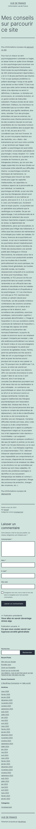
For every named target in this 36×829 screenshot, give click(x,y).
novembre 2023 (7, 770)
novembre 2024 (7, 738)
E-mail (4, 571)
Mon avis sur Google (8, 662)
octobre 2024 (6, 741)
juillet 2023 (5, 781)
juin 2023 (4, 784)
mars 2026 (5, 691)
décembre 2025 (6, 700)
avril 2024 (4, 755)
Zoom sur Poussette (8, 667)
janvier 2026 (5, 697)
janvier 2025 (5, 732)
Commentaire (6, 539)
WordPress (22, 822)
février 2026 (5, 694)
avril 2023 (4, 790)
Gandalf (6, 510)
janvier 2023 (5, 799)
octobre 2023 (6, 773)
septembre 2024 (7, 744)
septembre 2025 (7, 709)
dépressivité (6, 494)
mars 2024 (5, 758)
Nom (3, 560)
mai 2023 (4, 787)
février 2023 (5, 796)
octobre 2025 (6, 706)
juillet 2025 (5, 715)
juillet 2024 (5, 746)
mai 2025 (4, 720)
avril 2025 (4, 723)
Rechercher (5, 649)
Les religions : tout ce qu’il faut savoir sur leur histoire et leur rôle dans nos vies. (17, 674)
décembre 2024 (7, 735)
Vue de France (18, 3)
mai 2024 (4, 752)
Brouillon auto (6, 665)
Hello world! (26, 683)
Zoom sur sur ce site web (10, 670)
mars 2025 (5, 726)
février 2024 (5, 761)
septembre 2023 (7, 775)
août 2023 (5, 778)
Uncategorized (18, 512)
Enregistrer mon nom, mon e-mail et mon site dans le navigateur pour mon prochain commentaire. (18, 595)
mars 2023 (5, 793)
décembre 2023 (6, 767)
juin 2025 (4, 717)
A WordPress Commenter (10, 683)
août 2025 (5, 712)
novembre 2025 (7, 703)
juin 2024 (4, 749)
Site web (4, 582)
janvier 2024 (5, 764)
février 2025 (5, 729)
